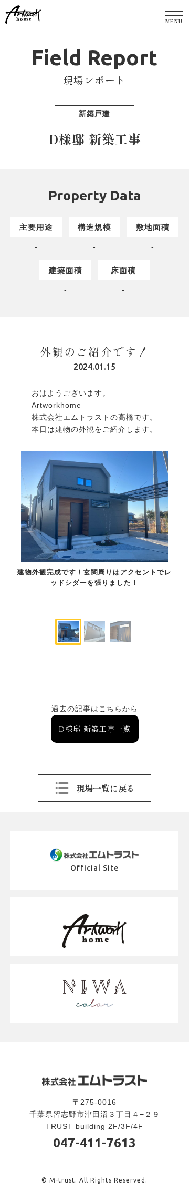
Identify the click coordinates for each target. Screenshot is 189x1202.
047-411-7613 (94, 1143)
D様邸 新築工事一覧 (95, 728)
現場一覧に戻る (105, 788)
